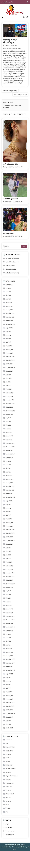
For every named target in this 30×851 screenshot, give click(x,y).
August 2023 (9, 414)
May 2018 (8, 641)
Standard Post (9, 783)
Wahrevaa (8, 797)
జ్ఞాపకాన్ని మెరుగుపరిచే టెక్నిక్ (12, 272)
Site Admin (17, 167)
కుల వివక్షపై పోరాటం (8, 233)
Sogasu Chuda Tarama (12, 776)
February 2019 (9, 609)
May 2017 (8, 684)
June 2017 (8, 681)
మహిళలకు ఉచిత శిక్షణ (11, 269)
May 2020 (8, 555)
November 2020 (10, 533)
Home (3, 847)
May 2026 (8, 295)
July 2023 (8, 418)
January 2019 (9, 612)
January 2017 (9, 699)
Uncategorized (10, 794)
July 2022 (8, 461)
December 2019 (10, 573)
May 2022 (8, 468)
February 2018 (9, 652)
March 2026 (9, 302)
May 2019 (8, 598)
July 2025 (8, 331)
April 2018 (8, 645)
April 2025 (8, 342)
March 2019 (9, 605)
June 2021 (8, 508)
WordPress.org (10, 834)
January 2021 (9, 526)
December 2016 (10, 702)
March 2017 (9, 692)
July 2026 (8, 288)
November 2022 (10, 447)
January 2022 (9, 483)
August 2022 (9, 457)
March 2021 (9, 519)
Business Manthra (10, 747)
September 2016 (10, 713)
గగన (7, 812)
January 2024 (9, 396)
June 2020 (8, 551)
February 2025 (9, 349)
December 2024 (10, 356)
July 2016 (8, 720)
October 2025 (9, 320)
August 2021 (9, 501)
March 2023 (9, 432)
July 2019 (8, 591)
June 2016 (8, 724)
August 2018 (9, 630)
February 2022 (9, 479)
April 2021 (8, 515)
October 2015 (9, 728)
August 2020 (9, 544)
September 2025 (10, 324)
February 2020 (9, 565)
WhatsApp (18, 48)
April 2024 (8, 385)
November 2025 (10, 317)
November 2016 (10, 706)
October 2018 (9, 623)
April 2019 (8, 601)
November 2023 (10, 403)
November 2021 (10, 490)
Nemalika (8, 772)
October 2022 (9, 450)
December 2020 (10, 529)
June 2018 (8, 638)
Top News (8, 790)
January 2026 (9, 310)
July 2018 (8, 634)
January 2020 (9, 569)
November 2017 (10, 663)
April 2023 (8, 428)
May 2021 (8, 511)
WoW (7, 804)
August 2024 (9, 371)
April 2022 (8, 472)
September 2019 (10, 583)
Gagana (14, 48)
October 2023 (9, 407)
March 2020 (9, 562)
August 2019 (9, 587)
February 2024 (9, 392)
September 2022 (10, 454)
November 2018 (10, 620)
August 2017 (9, 674)
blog (7, 743)
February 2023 (9, 436)
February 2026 (9, 306)
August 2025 (9, 328)
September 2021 (10, 497)
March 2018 (9, 648)
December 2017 (10, 659)
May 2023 (8, 425)
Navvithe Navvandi (11, 768)
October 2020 (9, 537)
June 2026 (8, 292)
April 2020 (8, 558)
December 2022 (10, 443)
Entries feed (9, 827)
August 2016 (9, 717)
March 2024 (9, 389)
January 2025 (9, 353)
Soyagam (8, 779)
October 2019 (9, 580)
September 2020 (10, 540)
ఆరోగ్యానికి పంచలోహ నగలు (10, 164)
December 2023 (10, 400)
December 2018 (10, 616)
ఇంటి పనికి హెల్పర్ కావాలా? (10, 199)
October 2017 (9, 666)
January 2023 (9, 439)
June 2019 (8, 594)
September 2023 (10, 410)
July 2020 (8, 547)
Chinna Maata (8, 26)
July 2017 (8, 677)
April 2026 (8, 299)
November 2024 (10, 360)
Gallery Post (9, 765)
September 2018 (10, 627)
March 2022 (9, 475)
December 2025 (10, 313)
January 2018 (9, 656)
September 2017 (10, 670)
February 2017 (9, 695)
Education (8, 754)
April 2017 (8, 688)
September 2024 (10, 367)
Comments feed (10, 831)
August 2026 (9, 284)
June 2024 (8, 378)
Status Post (9, 786)
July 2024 (8, 374)
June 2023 (8, 421)
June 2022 (8, 465)
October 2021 (9, 493)
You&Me (8, 808)
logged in (13, 105)
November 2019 (10, 576)
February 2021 (9, 522)
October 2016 (9, 710)
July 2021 (8, 504)
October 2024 (9, 364)
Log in (7, 824)
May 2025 (8, 338)
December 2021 (10, 486)
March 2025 (9, 346)
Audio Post (9, 740)
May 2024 (8, 382)
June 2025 (8, 335)
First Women (9, 758)
